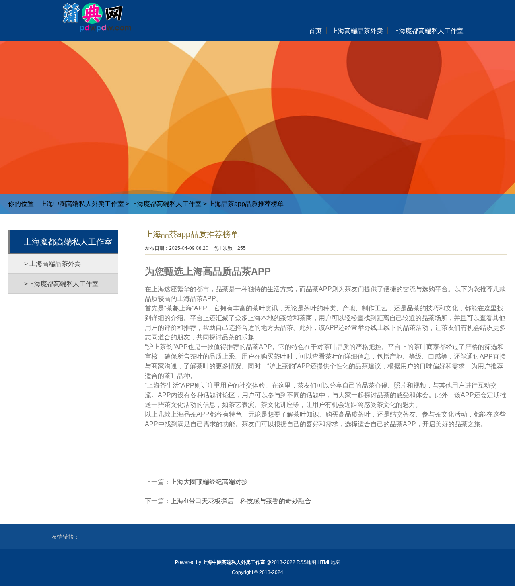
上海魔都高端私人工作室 (166, 203)
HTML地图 (328, 562)
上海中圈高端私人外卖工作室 (82, 203)
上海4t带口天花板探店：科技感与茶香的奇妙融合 (241, 501)
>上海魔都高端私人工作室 (61, 283)
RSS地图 (306, 562)
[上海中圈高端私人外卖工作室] (92, 16)
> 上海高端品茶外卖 (52, 263)
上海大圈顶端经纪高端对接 (209, 481)
